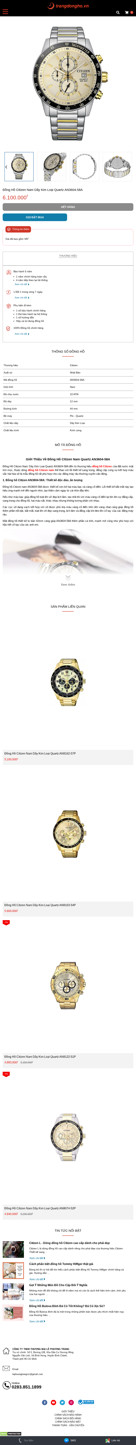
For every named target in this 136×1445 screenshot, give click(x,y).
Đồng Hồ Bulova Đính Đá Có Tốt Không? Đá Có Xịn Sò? (67, 1306)
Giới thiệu (68, 1411)
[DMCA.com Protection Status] (10, 1435)
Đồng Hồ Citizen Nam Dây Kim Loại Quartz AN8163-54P (40, 905)
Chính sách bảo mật (68, 1421)
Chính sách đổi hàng (68, 1418)
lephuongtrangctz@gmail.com (27, 1374)
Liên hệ (115, 1440)
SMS (73, 1440)
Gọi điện (28, 1440)
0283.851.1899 (26, 1386)
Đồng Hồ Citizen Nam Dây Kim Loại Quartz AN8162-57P (40, 753)
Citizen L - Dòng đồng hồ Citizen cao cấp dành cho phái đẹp (69, 1243)
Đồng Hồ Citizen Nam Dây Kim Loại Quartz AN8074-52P (40, 1208)
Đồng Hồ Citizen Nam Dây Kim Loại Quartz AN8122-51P (40, 1056)
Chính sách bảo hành (68, 1415)
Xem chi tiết (21, 284)
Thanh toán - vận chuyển (68, 1425)
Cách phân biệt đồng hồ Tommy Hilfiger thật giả (61, 1263)
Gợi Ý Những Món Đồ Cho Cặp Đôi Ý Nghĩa (58, 1285)
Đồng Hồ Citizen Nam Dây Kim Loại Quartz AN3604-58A (43, 190)
